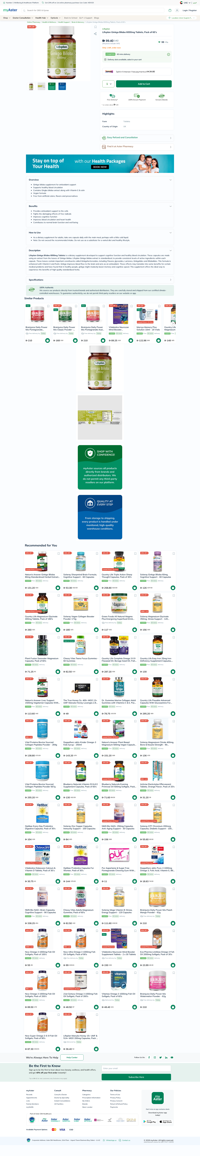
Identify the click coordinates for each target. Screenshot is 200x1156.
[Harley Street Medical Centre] (120, 1120)
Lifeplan (106, 29)
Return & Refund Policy (118, 1104)
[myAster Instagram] (155, 1057)
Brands (85, 1104)
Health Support (64, 22)
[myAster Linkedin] (166, 1057)
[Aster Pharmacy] (55, 1120)
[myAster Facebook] (149, 1057)
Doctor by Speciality (61, 1098)
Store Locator (87, 1107)
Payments (114, 1107)
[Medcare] (99, 1120)
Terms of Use (115, 1095)
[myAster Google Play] (149, 1121)
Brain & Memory (78, 22)
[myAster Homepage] (10, 10)
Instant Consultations (62, 1101)
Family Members (32, 1104)
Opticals (54, 18)
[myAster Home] (28, 1140)
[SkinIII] (131, 1120)
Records (29, 1095)
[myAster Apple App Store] (165, 1121)
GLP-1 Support (85, 18)
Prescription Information (91, 1098)
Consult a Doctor (60, 1095)
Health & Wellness (49, 22)
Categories (86, 1095)
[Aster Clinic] (77, 1120)
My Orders (86, 1101)
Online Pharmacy (33, 22)
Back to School (70, 18)
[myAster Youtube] (172, 1057)
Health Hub (40, 18)
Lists (28, 1101)
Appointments (31, 1098)
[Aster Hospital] (66, 1120)
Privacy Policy (115, 1098)
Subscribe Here (136, 1077)
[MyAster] (45, 1120)
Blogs (96, 18)
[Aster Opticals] (88, 1120)
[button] (95, 26)
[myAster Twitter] (160, 1057)
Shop (5, 18)
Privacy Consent (116, 1101)
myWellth (29, 1107)
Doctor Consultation (21, 18)
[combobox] (93, 10)
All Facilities (58, 1104)
